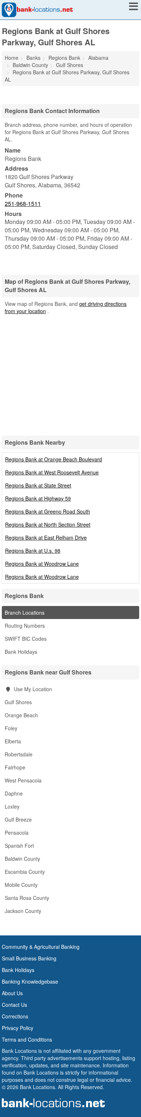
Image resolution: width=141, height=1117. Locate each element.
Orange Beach (21, 715)
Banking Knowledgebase (30, 981)
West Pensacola (23, 780)
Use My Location (32, 689)
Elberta (13, 741)
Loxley (12, 806)
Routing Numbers (25, 625)
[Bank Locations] (37, 9)
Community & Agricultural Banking (41, 946)
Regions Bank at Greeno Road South (47, 511)
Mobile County (21, 884)
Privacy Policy (17, 1027)
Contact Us (14, 1004)
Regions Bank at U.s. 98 (32, 550)
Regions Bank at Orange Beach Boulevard (53, 459)
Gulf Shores (18, 702)
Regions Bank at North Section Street (47, 524)
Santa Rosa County (27, 897)
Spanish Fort (19, 845)
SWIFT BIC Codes (26, 638)
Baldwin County (22, 858)
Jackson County (23, 910)
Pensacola (17, 832)
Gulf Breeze (18, 819)
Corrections (15, 1016)
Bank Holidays (21, 651)
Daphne (14, 793)
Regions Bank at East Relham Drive (46, 537)
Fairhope (15, 767)
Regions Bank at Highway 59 (38, 498)
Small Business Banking (29, 958)
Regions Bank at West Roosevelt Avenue (52, 472)
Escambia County (25, 871)
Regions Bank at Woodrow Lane (42, 563)
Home (11, 57)
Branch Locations (24, 612)
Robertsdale (19, 754)
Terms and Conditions (27, 1039)
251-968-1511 (23, 203)
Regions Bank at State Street (38, 485)
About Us (12, 993)
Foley (11, 728)
